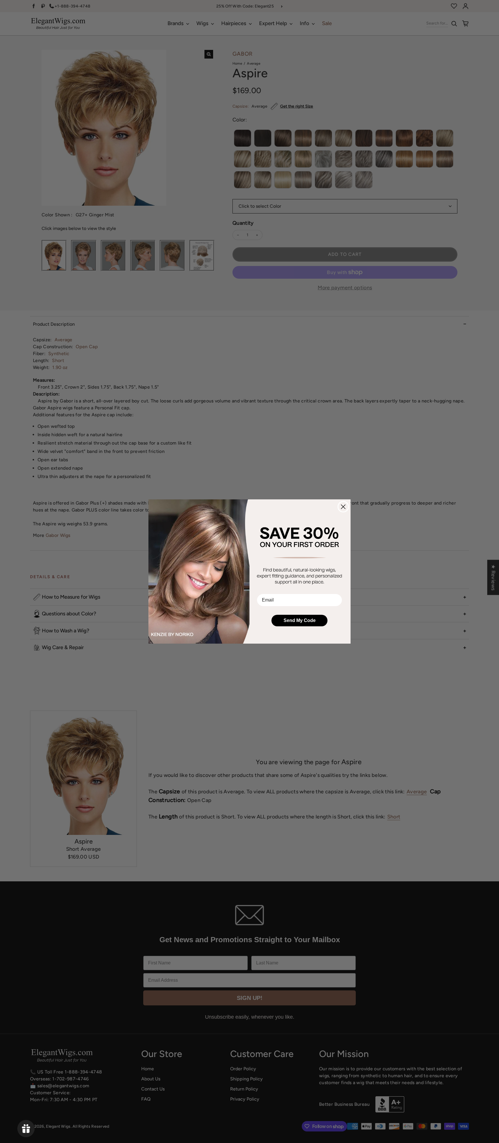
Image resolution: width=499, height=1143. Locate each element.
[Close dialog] (343, 507)
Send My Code (300, 620)
